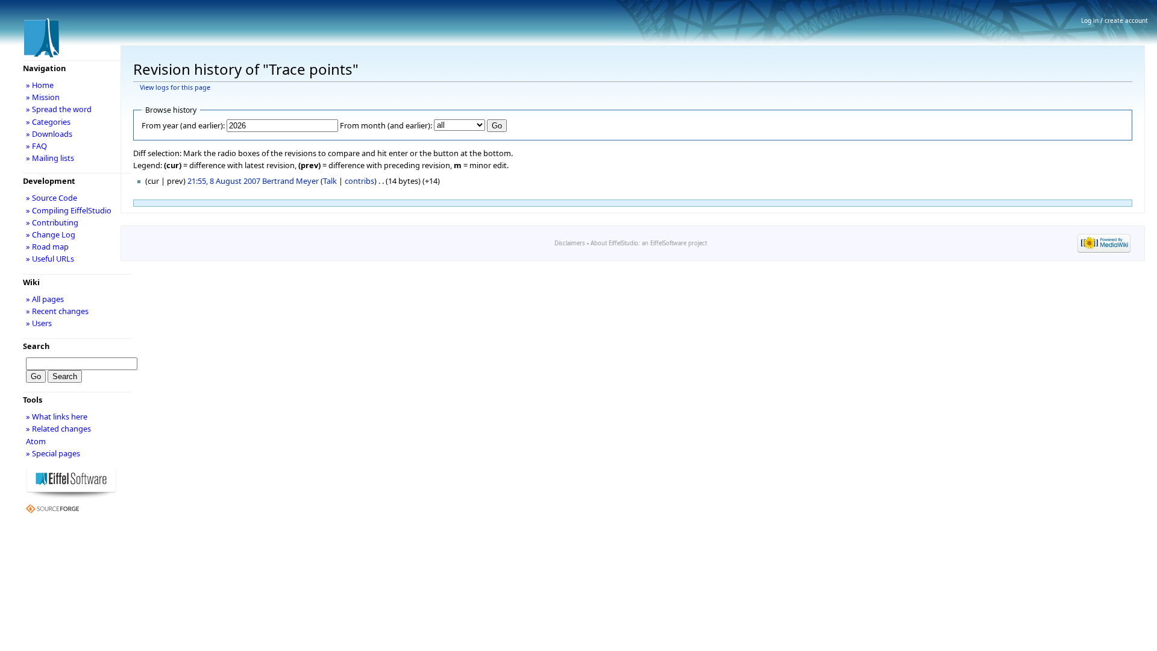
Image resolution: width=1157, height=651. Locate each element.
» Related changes (58, 428)
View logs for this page (175, 87)
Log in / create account (1114, 20)
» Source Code (51, 197)
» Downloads (49, 133)
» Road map (47, 246)
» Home (40, 85)
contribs (359, 180)
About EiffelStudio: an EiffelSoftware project (649, 243)
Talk (330, 180)
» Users (39, 323)
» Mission (43, 97)
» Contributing (52, 222)
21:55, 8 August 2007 (223, 180)
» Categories (48, 121)
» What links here (56, 416)
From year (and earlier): (183, 125)
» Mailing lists (50, 158)
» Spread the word (59, 109)
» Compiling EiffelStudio (68, 210)
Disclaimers (569, 243)
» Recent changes (57, 311)
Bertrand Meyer (290, 180)
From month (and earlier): (386, 125)
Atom (36, 441)
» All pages (45, 299)
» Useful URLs (50, 258)
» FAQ (36, 145)
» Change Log (50, 234)
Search (36, 346)
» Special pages (53, 453)
